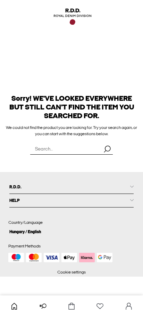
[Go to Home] (14, 306)
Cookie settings (71, 272)
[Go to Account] (129, 306)
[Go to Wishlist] (100, 306)
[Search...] (107, 148)
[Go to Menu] (42, 306)
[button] (71, 231)
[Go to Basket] (71, 306)
